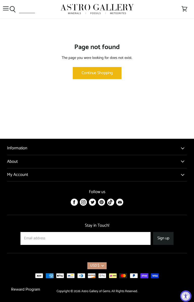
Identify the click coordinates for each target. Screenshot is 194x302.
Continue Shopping (97, 73)
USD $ (94, 266)
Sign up (163, 238)
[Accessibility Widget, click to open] (185, 296)
